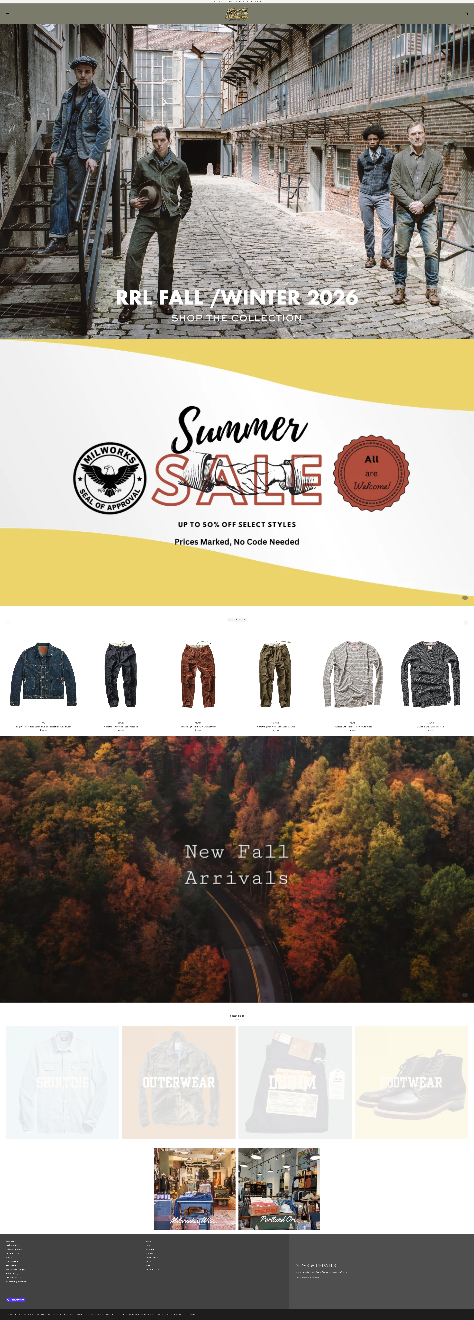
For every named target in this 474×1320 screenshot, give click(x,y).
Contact (10, 1257)
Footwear (150, 1253)
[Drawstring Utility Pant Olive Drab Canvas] (275, 674)
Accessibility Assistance (17, 1281)
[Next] (465, 622)
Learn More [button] (12, 1241)
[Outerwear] (179, 1082)
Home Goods (152, 1257)
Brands (149, 1261)
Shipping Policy (12, 1261)
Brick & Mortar (12, 1245)
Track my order (13, 1253)
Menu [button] (148, 1241)
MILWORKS (13, 1314)
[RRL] (237, 181)
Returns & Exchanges (15, 1269)
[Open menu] (10, 13)
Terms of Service (13, 1277)
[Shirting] (62, 1082)
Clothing (150, 1249)
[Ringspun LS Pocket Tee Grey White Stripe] (353, 674)
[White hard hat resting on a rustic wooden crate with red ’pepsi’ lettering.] (279, 1189)
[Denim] (295, 1082)
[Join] (466, 1277)
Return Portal (12, 1265)
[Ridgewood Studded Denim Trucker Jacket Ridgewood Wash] (43, 674)
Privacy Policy (12, 1273)
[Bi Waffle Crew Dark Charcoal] (430, 674)
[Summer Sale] (237, 472)
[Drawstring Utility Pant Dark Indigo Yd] (121, 674)
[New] (237, 869)
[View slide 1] (237, 181)
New (148, 1245)
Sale (148, 1265)
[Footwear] (411, 1082)
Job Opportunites (14, 1249)
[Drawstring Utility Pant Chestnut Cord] (198, 674)
